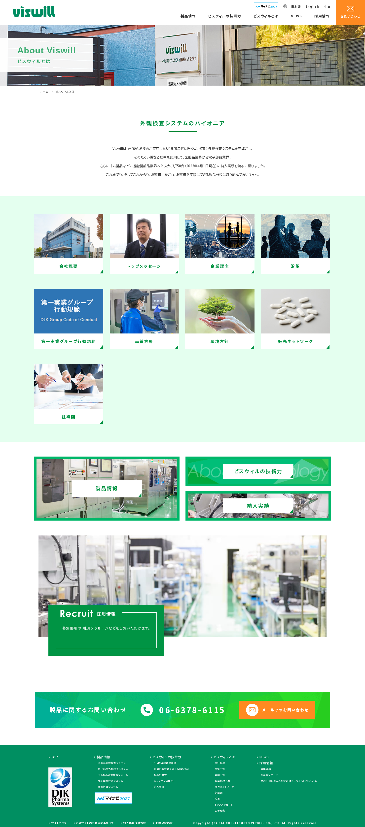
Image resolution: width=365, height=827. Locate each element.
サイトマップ (59, 823)
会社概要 (220, 763)
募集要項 (266, 769)
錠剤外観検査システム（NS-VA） (171, 769)
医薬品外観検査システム (112, 763)
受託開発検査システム (110, 781)
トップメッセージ (224, 804)
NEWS (296, 15)
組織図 (218, 792)
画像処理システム (108, 787)
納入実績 (159, 787)
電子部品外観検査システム (113, 769)
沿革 (217, 798)
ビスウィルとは (266, 15)
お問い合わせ (164, 823)
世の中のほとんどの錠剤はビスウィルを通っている (289, 781)
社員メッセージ (269, 775)
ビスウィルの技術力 (224, 15)
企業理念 (220, 810)
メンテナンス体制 (163, 781)
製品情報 (188, 15)
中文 (327, 6)
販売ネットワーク (224, 787)
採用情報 (322, 15)
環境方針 (220, 775)
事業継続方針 (222, 781)
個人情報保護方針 (134, 823)
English (312, 6)
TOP (54, 757)
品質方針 (220, 769)
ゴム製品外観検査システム (113, 775)
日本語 (296, 6)
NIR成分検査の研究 (165, 763)
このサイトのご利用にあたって (95, 823)
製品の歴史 (160, 775)
